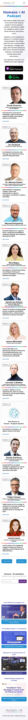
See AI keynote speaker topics (14, 673)
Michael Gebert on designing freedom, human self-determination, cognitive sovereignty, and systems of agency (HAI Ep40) (14, 193)
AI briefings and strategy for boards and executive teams (14, 621)
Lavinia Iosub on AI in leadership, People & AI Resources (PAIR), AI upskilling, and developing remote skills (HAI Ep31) (13, 548)
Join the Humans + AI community (14, 646)
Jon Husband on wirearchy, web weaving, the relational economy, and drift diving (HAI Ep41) (13, 154)
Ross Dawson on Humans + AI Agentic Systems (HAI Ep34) (12, 430)
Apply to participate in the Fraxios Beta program (14, 699)
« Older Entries (7, 561)
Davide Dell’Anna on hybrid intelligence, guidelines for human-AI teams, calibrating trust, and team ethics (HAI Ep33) (14, 467)
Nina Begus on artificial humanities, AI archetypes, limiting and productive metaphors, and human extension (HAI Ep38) (14, 272)
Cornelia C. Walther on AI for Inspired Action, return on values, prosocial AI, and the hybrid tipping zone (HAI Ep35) (14, 392)
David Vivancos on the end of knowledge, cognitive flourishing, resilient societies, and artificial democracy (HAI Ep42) (13, 115)
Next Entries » (21, 561)
